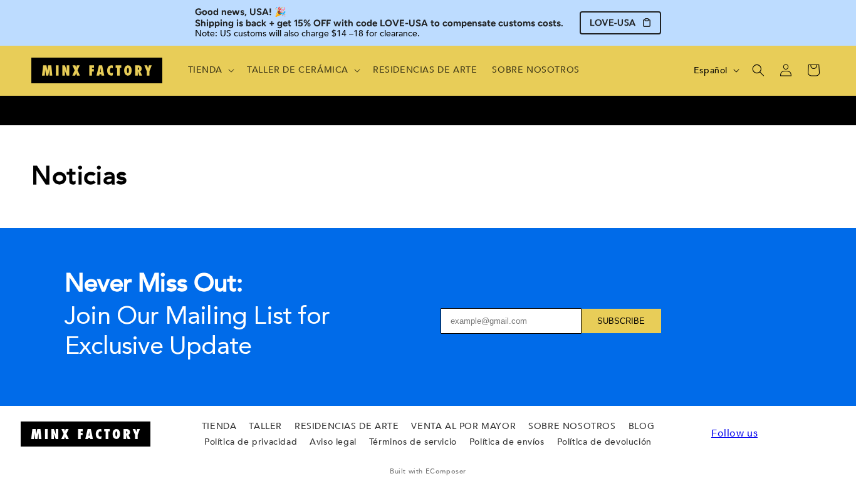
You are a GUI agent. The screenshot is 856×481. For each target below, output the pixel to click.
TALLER (265, 426)
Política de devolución (604, 442)
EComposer (445, 471)
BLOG (641, 426)
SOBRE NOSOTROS (571, 426)
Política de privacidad (250, 442)
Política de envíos (507, 442)
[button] (210, 70)
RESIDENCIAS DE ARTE (347, 426)
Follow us (734, 433)
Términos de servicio (413, 442)
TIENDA (219, 426)
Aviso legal (333, 442)
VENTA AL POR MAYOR (463, 426)
